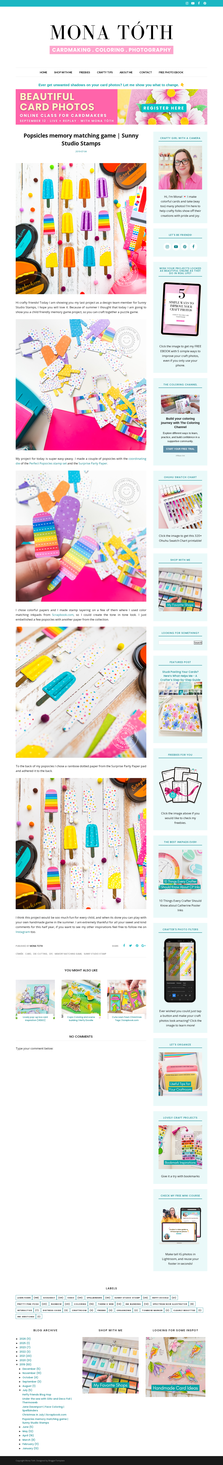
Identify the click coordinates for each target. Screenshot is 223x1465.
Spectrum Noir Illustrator (170, 1304)
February (28, 1444)
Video (70, 1297)
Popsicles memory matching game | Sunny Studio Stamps (45, 1420)
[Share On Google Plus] (143, 945)
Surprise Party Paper (93, 463)
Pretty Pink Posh (28, 1304)
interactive (24, 1310)
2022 (23, 1351)
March (26, 1440)
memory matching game (68, 953)
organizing (124, 1310)
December (29, 1369)
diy (51, 953)
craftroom (79, 1310)
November (29, 1373)
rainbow (56, 1304)
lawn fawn (24, 1297)
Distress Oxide (52, 1310)
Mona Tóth (30, 1460)
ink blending (133, 1304)
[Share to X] (130, 945)
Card (28, 953)
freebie (101, 1310)
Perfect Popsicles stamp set (48, 463)
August (27, 1386)
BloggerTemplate (56, 1460)
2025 (23, 1343)
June (25, 1427)
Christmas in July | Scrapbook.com (44, 1414)
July (25, 1390)
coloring (80, 1304)
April (25, 1435)
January (28, 1448)
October (28, 1377)
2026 (23, 1339)
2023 (23, 1347)
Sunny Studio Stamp (95, 953)
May (25, 1431)
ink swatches (25, 1316)
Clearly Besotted (184, 1310)
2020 (23, 1360)
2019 (23, 1364)
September (29, 1381)
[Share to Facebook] (124, 945)
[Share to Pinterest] (137, 945)
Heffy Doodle (160, 1297)
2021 (23, 1356)
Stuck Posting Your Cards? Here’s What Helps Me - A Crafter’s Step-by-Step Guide (180, 676)
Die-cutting (40, 953)
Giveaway (49, 1297)
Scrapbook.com (63, 615)
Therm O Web (106, 1304)
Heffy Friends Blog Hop (36, 1394)
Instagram (23, 932)
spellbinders (94, 1297)
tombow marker (152, 1310)
